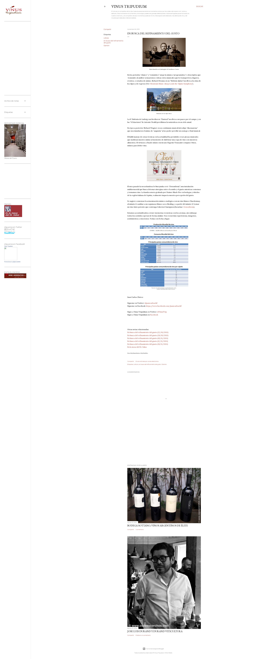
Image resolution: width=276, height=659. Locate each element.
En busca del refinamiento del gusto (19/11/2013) (147, 344)
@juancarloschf (151, 303)
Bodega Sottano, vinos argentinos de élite (157, 525)
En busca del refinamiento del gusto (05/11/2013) (147, 338)
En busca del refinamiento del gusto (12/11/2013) (147, 341)
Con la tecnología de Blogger (155, 649)
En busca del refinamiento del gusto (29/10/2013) (147, 335)
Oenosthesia (188, 207)
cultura (106, 38)
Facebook (154, 315)
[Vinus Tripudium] (10, 260)
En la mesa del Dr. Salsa (137, 347)
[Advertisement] (164, 444)
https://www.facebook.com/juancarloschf (163, 306)
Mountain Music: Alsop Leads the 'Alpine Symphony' (171, 84)
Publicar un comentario (143, 635)
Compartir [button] (107, 29)
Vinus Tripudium (129, 6)
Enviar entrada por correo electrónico (147, 361)
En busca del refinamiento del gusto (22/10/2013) (147, 332)
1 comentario (140, 529)
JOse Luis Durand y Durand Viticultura (155, 631)
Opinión (106, 46)
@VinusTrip (162, 312)
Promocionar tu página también (12, 261)
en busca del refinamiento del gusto (150, 364)
